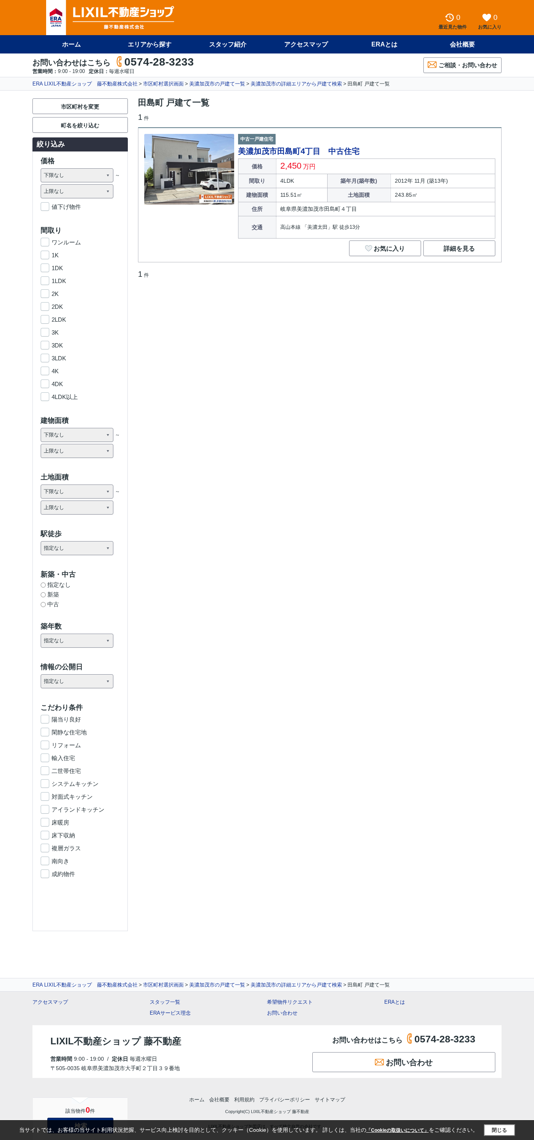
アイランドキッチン (78, 809)
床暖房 (60, 822)
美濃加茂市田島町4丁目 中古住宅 (299, 151)
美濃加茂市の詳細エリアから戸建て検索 (296, 84)
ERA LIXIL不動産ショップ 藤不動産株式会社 (85, 84)
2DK (57, 306)
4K (55, 371)
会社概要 (462, 44)
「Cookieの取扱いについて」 (397, 1130)
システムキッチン (75, 783)
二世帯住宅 (66, 771)
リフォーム (66, 745)
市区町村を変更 (80, 106)
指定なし (59, 584)
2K (55, 293)
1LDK (59, 281)
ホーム (71, 44)
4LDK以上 (65, 397)
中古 (53, 604)
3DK (57, 345)
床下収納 (63, 835)
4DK (57, 384)
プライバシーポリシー (284, 1100)
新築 (53, 594)
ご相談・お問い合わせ (468, 65)
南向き (60, 861)
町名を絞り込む (80, 125)
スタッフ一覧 (165, 1002)
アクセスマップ (50, 1002)
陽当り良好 (66, 719)
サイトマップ (330, 1100)
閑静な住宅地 (69, 732)
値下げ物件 (66, 206)
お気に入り (389, 248)
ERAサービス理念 (170, 1013)
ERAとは (384, 44)
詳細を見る (459, 248)
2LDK (59, 319)
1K (55, 255)
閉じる (499, 1130)
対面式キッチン (72, 796)
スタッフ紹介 (228, 44)
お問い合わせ (282, 1013)
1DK (57, 268)
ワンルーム (66, 242)
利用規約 (244, 1100)
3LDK (59, 358)
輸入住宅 (63, 758)
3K (55, 332)
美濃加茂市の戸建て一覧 (217, 84)
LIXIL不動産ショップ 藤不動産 (115, 1041)
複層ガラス (66, 848)
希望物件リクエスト (290, 1002)
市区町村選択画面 (163, 84)
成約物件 (63, 874)
